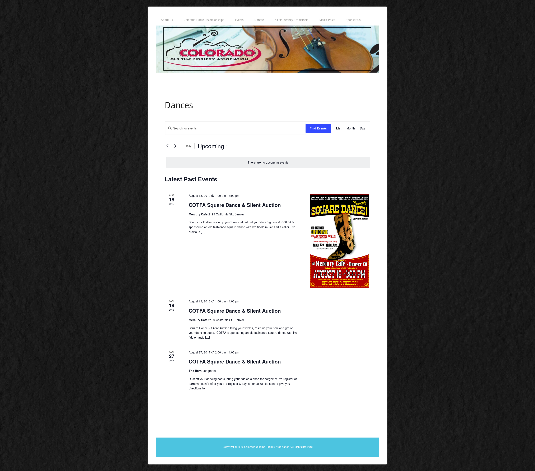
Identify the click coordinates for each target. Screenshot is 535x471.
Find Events (318, 128)
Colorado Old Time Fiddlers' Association (267, 49)
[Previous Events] (167, 145)
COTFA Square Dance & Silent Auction (235, 204)
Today (187, 145)
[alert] (268, 162)
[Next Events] (175, 145)
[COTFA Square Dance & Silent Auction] (339, 241)
